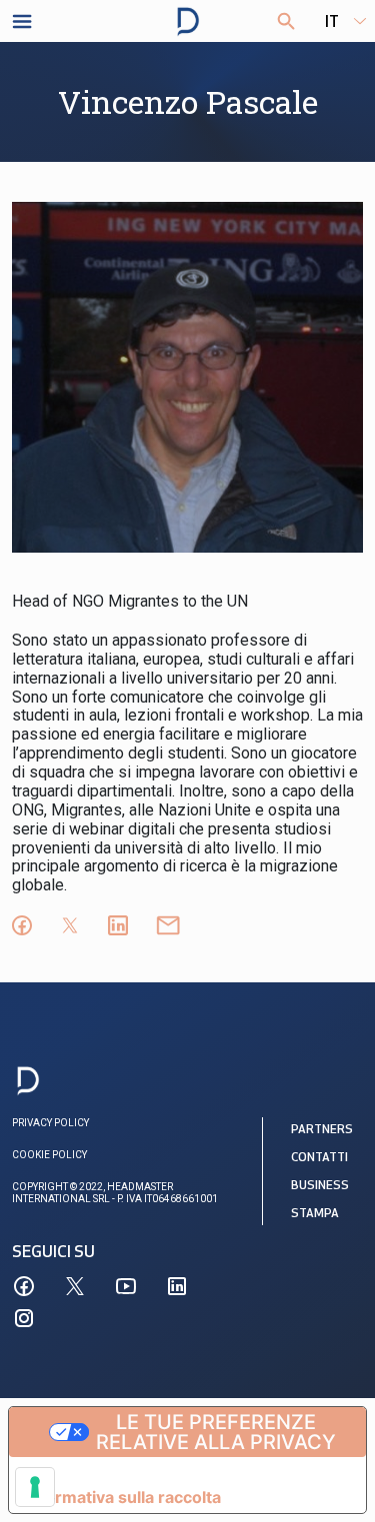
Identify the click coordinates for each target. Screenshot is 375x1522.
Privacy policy (50, 1122)
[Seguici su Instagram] (24, 1318)
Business (320, 1186)
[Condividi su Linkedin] (118, 925)
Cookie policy (49, 1154)
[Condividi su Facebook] (22, 925)
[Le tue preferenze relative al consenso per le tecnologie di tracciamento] (35, 1487)
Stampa (315, 1214)
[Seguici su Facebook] (24, 1286)
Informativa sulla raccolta (123, 1497)
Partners (322, 1130)
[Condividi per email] (168, 925)
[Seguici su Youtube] (126, 1286)
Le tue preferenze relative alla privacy (216, 1432)
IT (332, 23)
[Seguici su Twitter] (75, 1286)
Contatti (319, 1158)
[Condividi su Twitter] (70, 925)
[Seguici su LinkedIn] (177, 1286)
